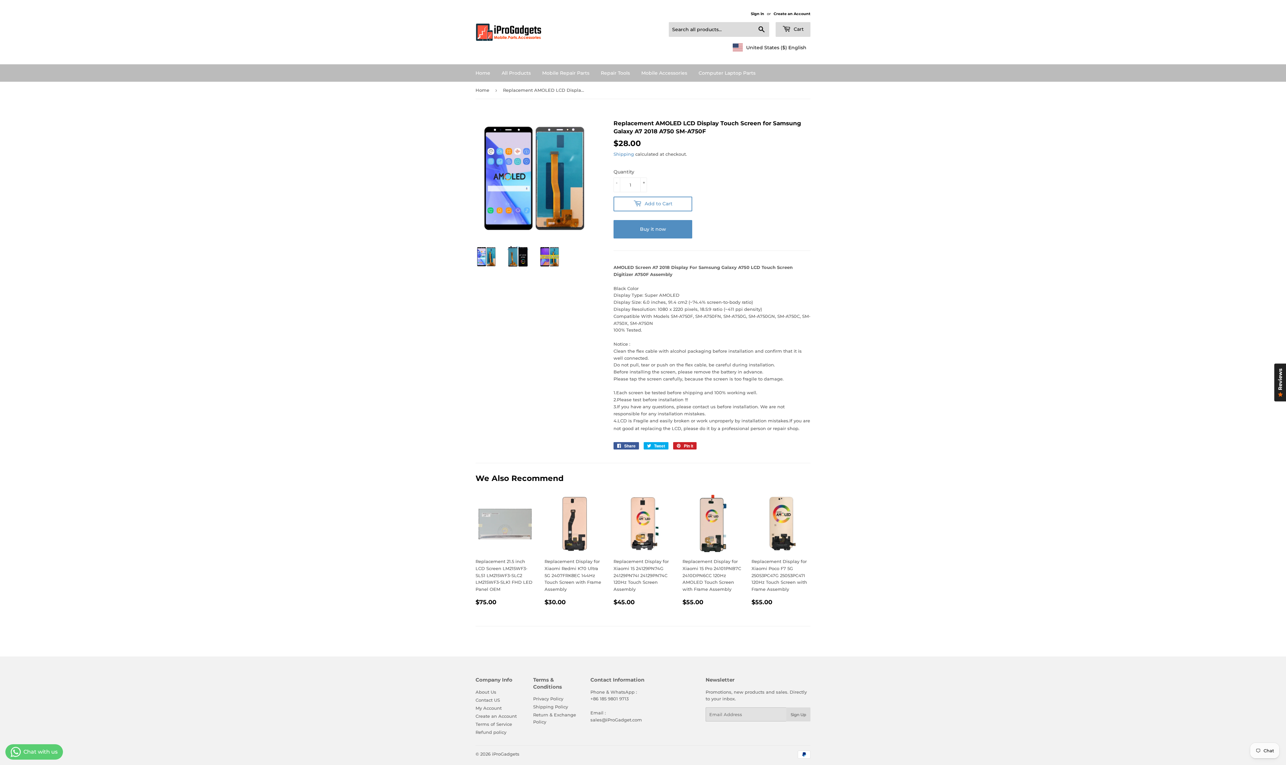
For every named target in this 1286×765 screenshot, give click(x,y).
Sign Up (798, 714)
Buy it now (653, 229)
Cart (798, 29)
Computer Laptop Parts (727, 73)
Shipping (624, 154)
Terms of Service (494, 724)
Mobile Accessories (664, 73)
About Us (486, 692)
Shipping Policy (550, 706)
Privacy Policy (548, 698)
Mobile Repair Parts (565, 73)
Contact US (488, 700)
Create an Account (792, 13)
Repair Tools (615, 73)
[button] (769, 47)
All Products (516, 73)
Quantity (624, 172)
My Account (489, 708)
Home (483, 73)
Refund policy (491, 732)
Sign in (757, 13)
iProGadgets (505, 754)
